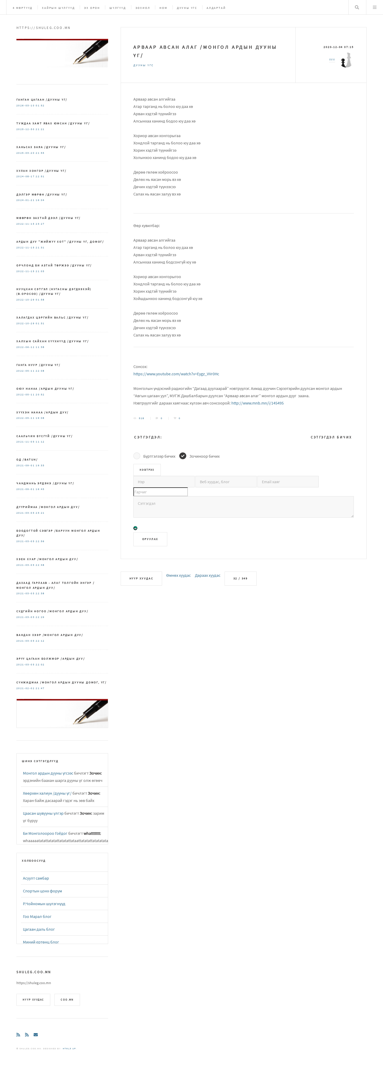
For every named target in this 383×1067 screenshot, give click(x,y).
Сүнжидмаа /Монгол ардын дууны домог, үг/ (61, 682)
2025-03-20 (25, 153)
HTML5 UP (69, 1048)
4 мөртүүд (23, 8)
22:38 (40, 593)
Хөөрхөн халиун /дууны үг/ (47, 793)
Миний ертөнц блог (41, 942)
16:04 (40, 200)
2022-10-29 (25, 299)
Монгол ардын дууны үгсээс (48, 773)
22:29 (40, 617)
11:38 (40, 347)
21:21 (40, 129)
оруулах (150, 539)
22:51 (40, 176)
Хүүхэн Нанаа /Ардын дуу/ (42, 412)
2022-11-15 (25, 223)
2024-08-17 (25, 176)
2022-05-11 (25, 370)
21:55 (40, 153)
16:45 (40, 489)
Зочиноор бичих (204, 456)
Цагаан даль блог (39, 929)
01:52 (40, 105)
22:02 (40, 664)
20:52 (40, 394)
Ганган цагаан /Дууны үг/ (41, 99)
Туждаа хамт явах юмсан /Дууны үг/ (53, 123)
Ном (163, 8)
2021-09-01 (25, 465)
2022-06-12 (25, 347)
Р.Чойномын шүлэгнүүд (44, 903)
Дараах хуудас (207, 575)
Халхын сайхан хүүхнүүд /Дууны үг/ (52, 341)
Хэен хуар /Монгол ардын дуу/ (47, 559)
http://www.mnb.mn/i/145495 (257, 403)
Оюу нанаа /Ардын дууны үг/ (45, 388)
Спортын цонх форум (42, 890)
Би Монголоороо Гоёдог (45, 833)
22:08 (40, 370)
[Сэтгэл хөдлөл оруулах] (135, 529)
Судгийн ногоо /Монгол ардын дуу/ (52, 611)
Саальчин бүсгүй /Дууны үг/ (44, 436)
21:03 (40, 271)
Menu (374, 7)
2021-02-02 (25, 688)
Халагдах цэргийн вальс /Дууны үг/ (52, 317)
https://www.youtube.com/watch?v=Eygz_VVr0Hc (176, 373)
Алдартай (216, 8)
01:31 (40, 323)
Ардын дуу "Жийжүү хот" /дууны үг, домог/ (60, 241)
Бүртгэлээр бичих (159, 456)
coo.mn (67, 999)
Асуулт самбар (36, 878)
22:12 (40, 640)
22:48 (40, 565)
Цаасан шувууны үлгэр (43, 813)
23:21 (40, 512)
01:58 (40, 299)
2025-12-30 (25, 129)
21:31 (40, 247)
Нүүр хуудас (141, 578)
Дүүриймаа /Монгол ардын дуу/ (48, 507)
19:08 (40, 418)
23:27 (40, 223)
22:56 (40, 541)
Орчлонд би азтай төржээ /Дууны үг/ (54, 265)
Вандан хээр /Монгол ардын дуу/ (49, 635)
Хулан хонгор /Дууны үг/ (41, 171)
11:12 (40, 441)
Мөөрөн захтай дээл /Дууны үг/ (48, 218)
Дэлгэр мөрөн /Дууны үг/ (41, 194)
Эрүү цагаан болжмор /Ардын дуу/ (50, 658)
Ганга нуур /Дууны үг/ (38, 365)
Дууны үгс (187, 8)
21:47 (40, 688)
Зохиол (142, 8)
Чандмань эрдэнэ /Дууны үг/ (45, 483)
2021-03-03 (25, 512)
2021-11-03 (25, 441)
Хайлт (357, 7)
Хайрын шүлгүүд (58, 8)
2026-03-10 (25, 105)
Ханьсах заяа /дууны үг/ (41, 147)
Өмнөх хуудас (178, 575)
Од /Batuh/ (27, 459)
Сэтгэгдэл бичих (331, 437)
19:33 (40, 465)
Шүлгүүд (117, 8)
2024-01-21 (25, 200)
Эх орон (92, 8)
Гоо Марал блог (37, 916)
